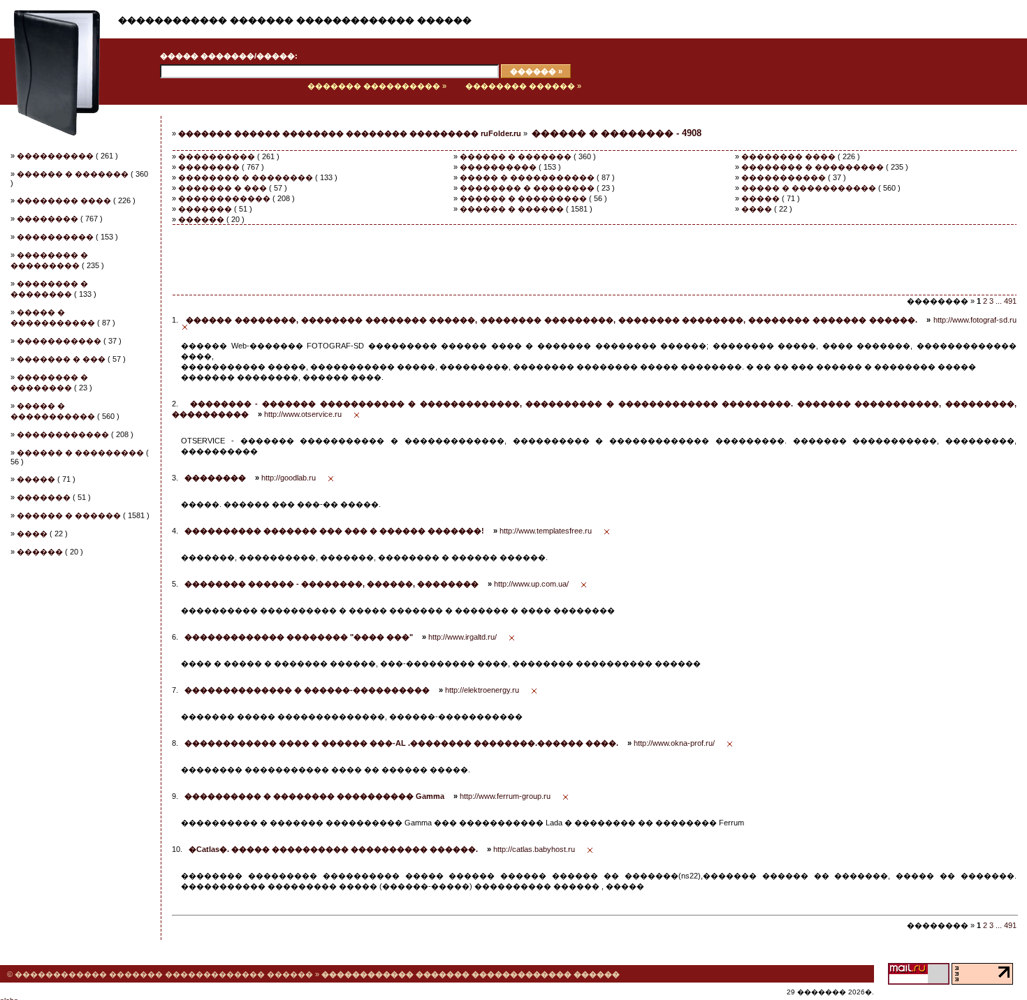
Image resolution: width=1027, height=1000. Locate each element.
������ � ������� (73, 174)
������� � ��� (61, 359)
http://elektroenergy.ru (482, 690)
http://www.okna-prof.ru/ (674, 743)
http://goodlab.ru (288, 477)
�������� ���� (64, 200)
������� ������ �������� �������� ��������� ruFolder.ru (349, 133)
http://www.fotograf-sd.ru (975, 320)
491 (1010, 301)
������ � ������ (69, 515)
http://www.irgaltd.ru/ (462, 637)
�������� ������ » (523, 86)
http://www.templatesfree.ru (546, 531)
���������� (55, 156)
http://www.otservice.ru (303, 414)
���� (32, 533)
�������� (47, 218)
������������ (63, 434)
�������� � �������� (245, 177)
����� (36, 479)
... (999, 301)
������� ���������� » (376, 86)
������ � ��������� (80, 452)
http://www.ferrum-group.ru (505, 796)
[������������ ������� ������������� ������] (50, 102)
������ (40, 551)
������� (44, 497)
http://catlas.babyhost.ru (534, 849)
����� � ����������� (527, 177)
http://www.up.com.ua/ (531, 584)
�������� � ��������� (812, 167)
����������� (59, 341)
